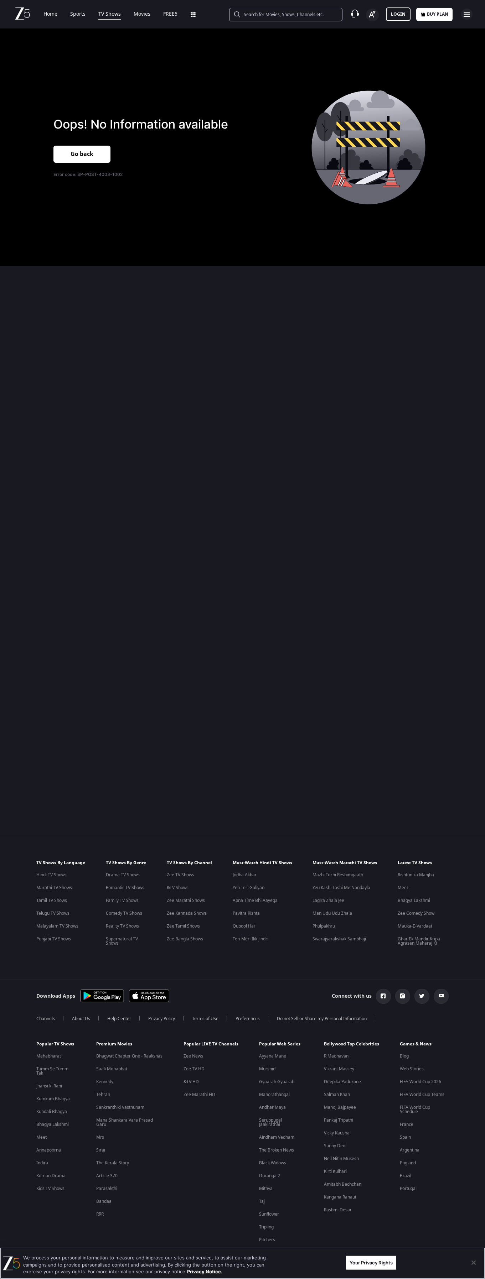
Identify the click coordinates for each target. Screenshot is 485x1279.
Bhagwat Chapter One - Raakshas (129, 1056)
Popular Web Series (279, 1044)
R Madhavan (336, 1056)
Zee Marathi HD (199, 1094)
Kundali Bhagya (51, 1111)
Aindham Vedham (276, 1137)
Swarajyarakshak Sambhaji (339, 939)
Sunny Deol (335, 1146)
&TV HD (191, 1082)
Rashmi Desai (337, 1210)
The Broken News (276, 1150)
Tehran (103, 1094)
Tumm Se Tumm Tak (52, 1071)
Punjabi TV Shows (53, 939)
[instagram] (402, 996)
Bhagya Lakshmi (414, 900)
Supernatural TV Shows (122, 941)
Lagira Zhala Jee (328, 900)
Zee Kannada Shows (187, 913)
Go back (82, 154)
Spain (405, 1137)
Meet (403, 887)
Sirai (100, 1150)
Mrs (100, 1137)
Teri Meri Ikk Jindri (250, 939)
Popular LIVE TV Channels (211, 1044)
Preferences (248, 1019)
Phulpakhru (324, 926)
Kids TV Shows (50, 1188)
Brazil (405, 1176)
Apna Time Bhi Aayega (255, 900)
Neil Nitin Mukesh (341, 1158)
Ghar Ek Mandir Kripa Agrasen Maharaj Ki (419, 941)
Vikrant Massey (339, 1069)
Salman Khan (337, 1094)
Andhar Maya (272, 1107)
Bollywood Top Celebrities (351, 1044)
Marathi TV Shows (54, 887)
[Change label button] (372, 15)
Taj (262, 1201)
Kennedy (104, 1082)
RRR (100, 1214)
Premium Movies (114, 1044)
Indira (42, 1163)
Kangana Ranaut (340, 1197)
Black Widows (272, 1163)
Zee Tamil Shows (183, 926)
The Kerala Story (112, 1163)
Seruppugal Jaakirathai (270, 1122)
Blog (404, 1056)
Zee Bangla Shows (185, 939)
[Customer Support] (355, 14)
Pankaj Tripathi (338, 1120)
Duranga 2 (269, 1176)
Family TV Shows (122, 900)
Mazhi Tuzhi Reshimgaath (338, 875)
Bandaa (104, 1201)
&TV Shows (178, 887)
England (408, 1163)
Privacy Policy (161, 1019)
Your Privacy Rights (371, 1262)
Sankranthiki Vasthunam (120, 1107)
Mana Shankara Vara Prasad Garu (124, 1122)
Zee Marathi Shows (186, 900)
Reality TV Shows (122, 926)
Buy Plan (437, 14)
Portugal (408, 1188)
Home (50, 14)
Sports (78, 14)
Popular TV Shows (55, 1044)
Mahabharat (48, 1056)
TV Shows (109, 14)
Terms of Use (205, 1019)
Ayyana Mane (272, 1056)
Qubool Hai (244, 926)
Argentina (409, 1150)
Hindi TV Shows (51, 875)
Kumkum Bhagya (53, 1099)
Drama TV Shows (123, 875)
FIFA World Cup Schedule (415, 1109)
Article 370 (107, 1176)
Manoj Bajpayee (340, 1107)
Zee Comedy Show (416, 913)
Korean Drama (51, 1176)
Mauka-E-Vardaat (415, 926)
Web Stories (412, 1069)
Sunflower (269, 1214)
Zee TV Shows (180, 875)
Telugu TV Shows (52, 913)
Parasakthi (106, 1188)
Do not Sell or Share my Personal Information (322, 1019)
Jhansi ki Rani (49, 1086)
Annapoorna (48, 1150)
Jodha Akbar (245, 875)
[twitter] (421, 996)
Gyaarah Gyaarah (276, 1082)
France (406, 1124)
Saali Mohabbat (111, 1069)
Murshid (267, 1069)
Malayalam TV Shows (57, 926)
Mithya (266, 1188)
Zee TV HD (194, 1069)
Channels (45, 1019)
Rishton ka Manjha (416, 875)
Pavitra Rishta (246, 913)
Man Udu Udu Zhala (332, 913)
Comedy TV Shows (124, 913)
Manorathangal (274, 1094)
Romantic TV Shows (125, 887)
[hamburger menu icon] (467, 14)
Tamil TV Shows (51, 900)
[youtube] (441, 996)
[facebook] (383, 996)
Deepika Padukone (342, 1082)
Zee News (193, 1056)
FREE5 (170, 14)
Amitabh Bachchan (342, 1184)
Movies (142, 14)
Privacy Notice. (204, 1271)
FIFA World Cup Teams (422, 1094)
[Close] (473, 1262)
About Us (81, 1019)
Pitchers (267, 1240)
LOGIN (398, 14)
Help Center (119, 1019)
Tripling (266, 1227)
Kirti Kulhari (335, 1171)
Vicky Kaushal (337, 1133)
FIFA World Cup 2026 (420, 1082)
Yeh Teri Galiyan (248, 887)
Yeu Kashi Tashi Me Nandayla (341, 887)
